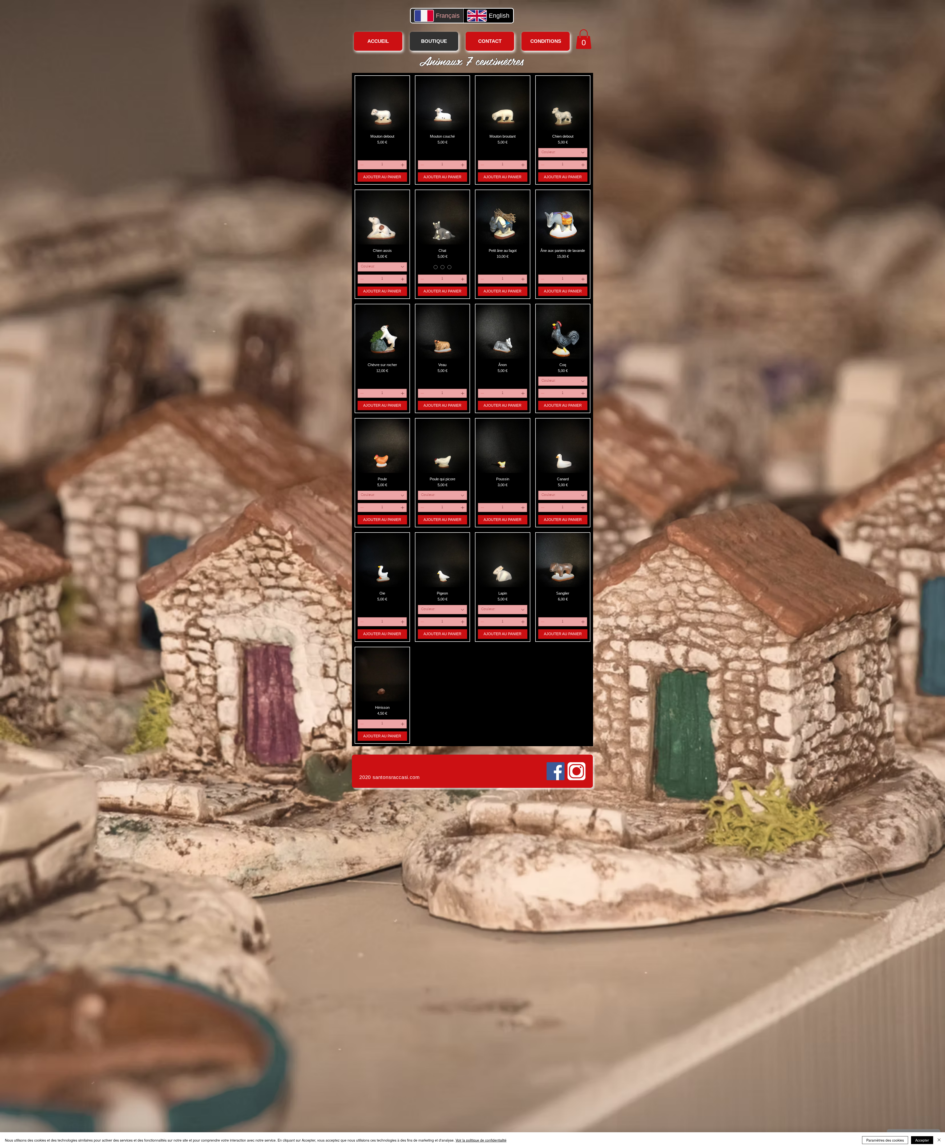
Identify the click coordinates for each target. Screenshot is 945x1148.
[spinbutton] (382, 165)
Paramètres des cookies (885, 1140)
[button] (583, 39)
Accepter (922, 1140)
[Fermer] (939, 1140)
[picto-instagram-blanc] (576, 771)
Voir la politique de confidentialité (481, 1140)
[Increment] (403, 165)
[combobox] (563, 152)
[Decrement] (361, 165)
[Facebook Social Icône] (556, 771)
